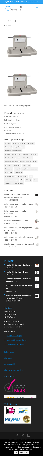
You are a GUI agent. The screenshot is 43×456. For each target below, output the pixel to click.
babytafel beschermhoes (13, 154)
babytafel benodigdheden (13, 151)
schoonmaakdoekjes (11, 180)
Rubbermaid (18, 173)
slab (22, 180)
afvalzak (8, 143)
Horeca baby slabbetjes (13, 127)
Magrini (17, 169)
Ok (16, 452)
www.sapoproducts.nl (14, 327)
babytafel (31, 143)
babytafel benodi (19, 147)
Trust (35, 180)
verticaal (8, 184)
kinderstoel (8, 131)
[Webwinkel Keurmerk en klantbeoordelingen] (14, 386)
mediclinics (8, 173)
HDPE (35, 162)
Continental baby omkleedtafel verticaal (18, 162)
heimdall (8, 165)
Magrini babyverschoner (29, 169)
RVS (31, 176)
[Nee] (40, 448)
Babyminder (22, 143)
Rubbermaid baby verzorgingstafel (16, 176)
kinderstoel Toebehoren (15, 133)
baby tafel (8, 147)
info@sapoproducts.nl (15, 324)
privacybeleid (9, 364)
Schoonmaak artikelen (15, 344)
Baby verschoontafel (12, 116)
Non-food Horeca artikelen (17, 340)
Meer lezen (24, 452)
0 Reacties (8, 25)
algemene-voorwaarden (13, 370)
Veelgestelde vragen (14, 336)
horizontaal (16, 165)
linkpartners (9, 352)
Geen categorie (10, 124)
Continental (33, 154)
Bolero (25, 154)
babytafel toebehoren (12, 120)
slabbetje (28, 180)
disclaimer (8, 358)
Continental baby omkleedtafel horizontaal (18, 158)
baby (14, 143)
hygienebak (26, 165)
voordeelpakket (18, 184)
